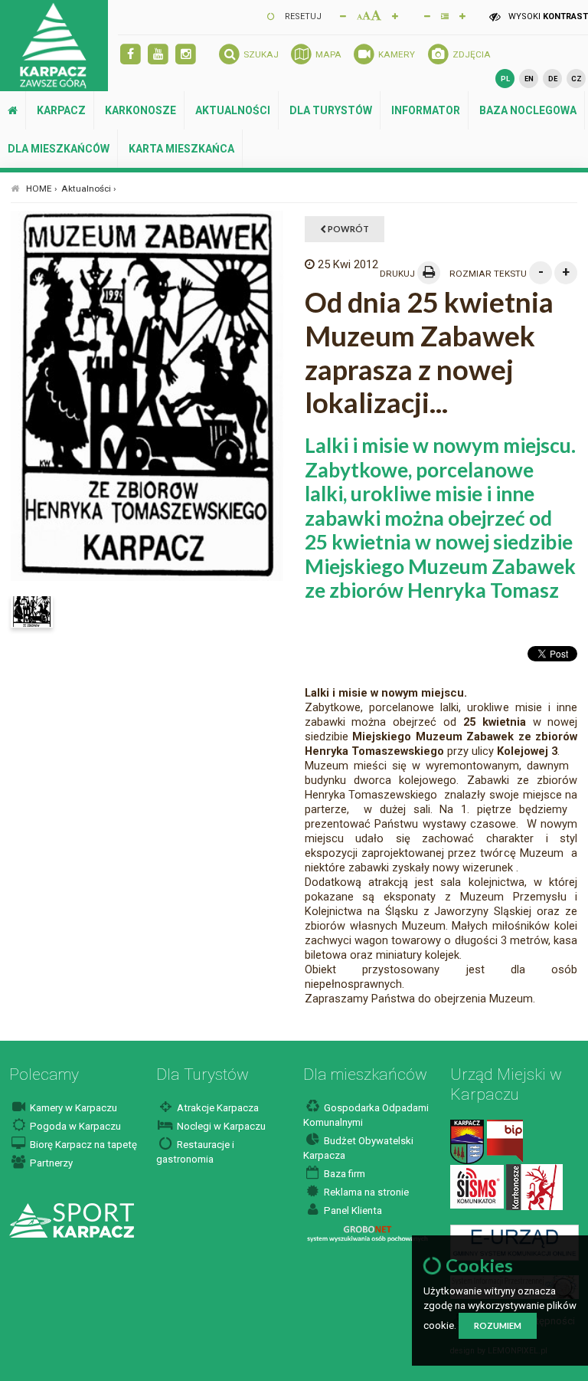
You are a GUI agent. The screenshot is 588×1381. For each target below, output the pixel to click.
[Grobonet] (367, 1233)
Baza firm (343, 1173)
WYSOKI (547, 16)
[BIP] (505, 1140)
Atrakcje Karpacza (217, 1108)
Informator (425, 110)
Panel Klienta (352, 1210)
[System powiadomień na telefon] (477, 1186)
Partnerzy (50, 1163)
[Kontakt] (467, 1140)
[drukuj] (428, 272)
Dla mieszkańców (58, 149)
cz (576, 78)
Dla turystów (330, 110)
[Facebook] (130, 55)
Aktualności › (88, 188)
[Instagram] (186, 55)
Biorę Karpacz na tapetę (82, 1144)
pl (505, 78)
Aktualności (232, 110)
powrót (347, 229)
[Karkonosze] (534, 1186)
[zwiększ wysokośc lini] (395, 15)
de (552, 78)
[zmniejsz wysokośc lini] (427, 15)
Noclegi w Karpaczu (220, 1126)
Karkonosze (140, 110)
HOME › (41, 188)
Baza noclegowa (528, 110)
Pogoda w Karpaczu (74, 1126)
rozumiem (497, 1325)
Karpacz (61, 110)
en (529, 78)
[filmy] (158, 55)
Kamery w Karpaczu (72, 1108)
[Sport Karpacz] (71, 1219)
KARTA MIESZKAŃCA (181, 149)
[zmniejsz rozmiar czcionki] (343, 15)
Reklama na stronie (365, 1192)
